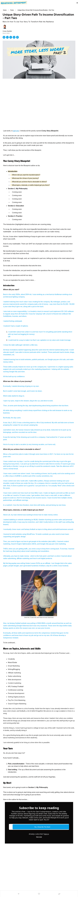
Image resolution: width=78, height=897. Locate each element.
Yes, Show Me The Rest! (42, 827)
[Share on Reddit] (17, 37)
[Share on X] (10, 37)
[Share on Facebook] (7, 37)
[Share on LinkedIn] (14, 37)
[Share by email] (4, 37)
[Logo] (13, 3)
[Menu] (77, 3)
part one (16, 131)
